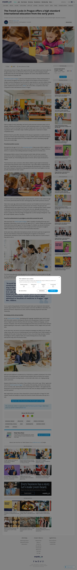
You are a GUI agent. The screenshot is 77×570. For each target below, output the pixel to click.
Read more (39, 282)
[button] (22, 290)
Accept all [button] (52, 290)
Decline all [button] (42, 290)
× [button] (59, 277)
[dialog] (38, 285)
